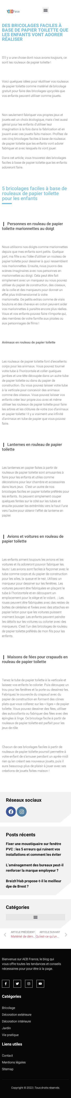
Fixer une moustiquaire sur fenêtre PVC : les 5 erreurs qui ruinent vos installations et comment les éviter (33, 849)
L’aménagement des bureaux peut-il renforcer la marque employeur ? (35, 868)
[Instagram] (22, 812)
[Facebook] (11, 812)
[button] (45, 10)
